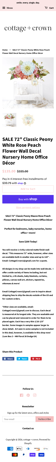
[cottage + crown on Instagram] (34, 395)
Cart (51, 8)
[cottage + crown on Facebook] (21, 395)
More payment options (28, 207)
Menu (9, 7)
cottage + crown (30, 439)
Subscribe (44, 419)
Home (5, 50)
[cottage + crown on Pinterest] (28, 395)
